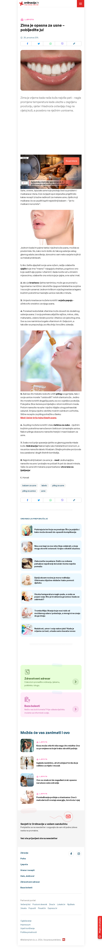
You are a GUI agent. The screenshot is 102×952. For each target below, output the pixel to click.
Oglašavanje (25, 921)
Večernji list (25, 904)
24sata (23, 908)
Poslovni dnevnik (40, 904)
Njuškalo (71, 904)
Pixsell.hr (42, 908)
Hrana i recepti (27, 870)
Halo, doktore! (27, 876)
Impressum (25, 925)
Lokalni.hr (61, 904)
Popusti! (32, 908)
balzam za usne (29, 485)
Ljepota (24, 864)
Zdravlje (24, 853)
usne (43, 491)
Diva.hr (52, 904)
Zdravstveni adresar (30, 882)
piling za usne (58, 485)
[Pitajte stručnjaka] (100, 927)
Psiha (23, 858)
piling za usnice (29, 491)
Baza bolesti (26, 887)
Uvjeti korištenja (27, 928)
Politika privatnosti (28, 932)
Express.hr (52, 908)
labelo (44, 485)
